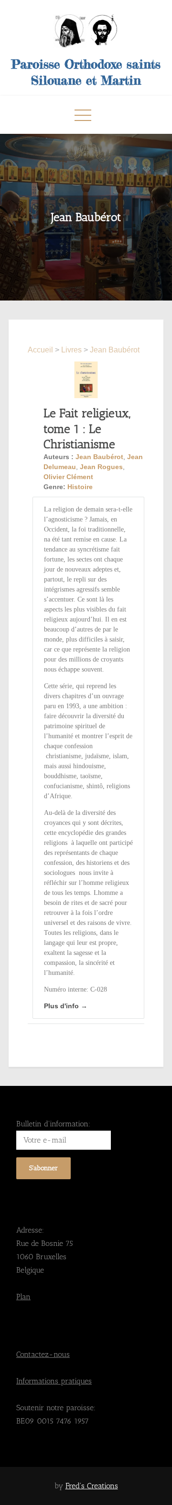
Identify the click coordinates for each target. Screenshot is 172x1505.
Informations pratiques (54, 1380)
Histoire (80, 487)
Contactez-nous (43, 1354)
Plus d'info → (65, 1006)
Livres (71, 350)
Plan (23, 1296)
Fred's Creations (91, 1485)
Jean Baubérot (115, 350)
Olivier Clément (68, 477)
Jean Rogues (101, 467)
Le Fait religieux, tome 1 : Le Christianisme (86, 428)
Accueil (41, 350)
